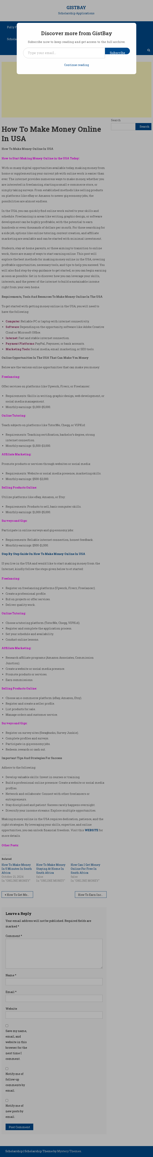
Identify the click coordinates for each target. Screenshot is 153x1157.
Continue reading (76, 65)
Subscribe (117, 52)
